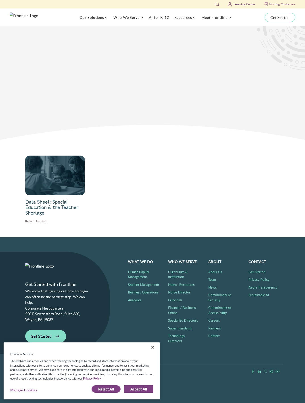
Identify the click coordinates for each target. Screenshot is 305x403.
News (212, 287)
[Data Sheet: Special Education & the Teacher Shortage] (55, 175)
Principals (175, 300)
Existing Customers (282, 4)
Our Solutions (91, 17)
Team (212, 279)
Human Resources (181, 284)
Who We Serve (126, 17)
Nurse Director (179, 292)
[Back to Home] (26, 59)
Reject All (106, 389)
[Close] (153, 347)
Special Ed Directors (183, 320)
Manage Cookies (23, 390)
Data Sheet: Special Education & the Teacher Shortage (51, 207)
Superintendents (180, 328)
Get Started (280, 17)
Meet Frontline (214, 17)
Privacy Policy (259, 279)
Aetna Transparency (263, 287)
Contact (214, 335)
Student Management (143, 284)
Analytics (134, 300)
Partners (214, 328)
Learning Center (244, 4)
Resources (183, 17)
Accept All (138, 389)
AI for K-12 (159, 17)
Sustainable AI (259, 295)
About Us (215, 272)
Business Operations (143, 292)
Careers (214, 320)
